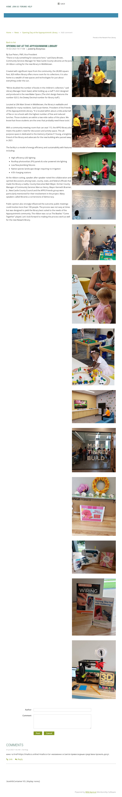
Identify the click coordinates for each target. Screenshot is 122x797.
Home (8, 6)
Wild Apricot (90, 792)
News (16, 32)
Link (10, 759)
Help (30, 6)
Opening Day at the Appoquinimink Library (40, 32)
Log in (63, 3)
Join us (15, 6)
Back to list (11, 42)
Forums (23, 6)
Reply (20, 759)
